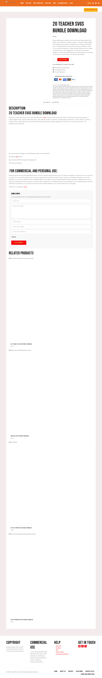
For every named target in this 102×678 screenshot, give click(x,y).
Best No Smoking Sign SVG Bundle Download (22, 619)
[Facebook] (93, 3)
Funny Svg (77, 87)
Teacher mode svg (73, 93)
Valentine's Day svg (57, 97)
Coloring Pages (63, 3)
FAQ (57, 650)
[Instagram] (96, 3)
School (66, 90)
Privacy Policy (60, 652)
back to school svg (75, 86)
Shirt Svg (85, 90)
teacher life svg (65, 93)
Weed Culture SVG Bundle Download (20, 436)
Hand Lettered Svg (61, 89)
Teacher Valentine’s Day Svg (59, 96)
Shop (54, 3)
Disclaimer (79, 671)
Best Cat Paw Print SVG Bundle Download (21, 528)
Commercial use (60, 87)
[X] (82, 646)
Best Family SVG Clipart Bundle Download (21, 344)
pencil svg (62, 90)
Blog (71, 3)
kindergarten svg (85, 89)
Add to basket (63, 59)
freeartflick (72, 87)
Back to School (66, 86)
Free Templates (38, 3)
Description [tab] (46, 102)
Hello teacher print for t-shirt (73, 89)
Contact (58, 648)
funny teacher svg (84, 87)
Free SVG (28, 3)
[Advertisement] (51, 137)
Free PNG (48, 3)
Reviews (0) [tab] (55, 102)
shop (25, 187)
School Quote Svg (72, 90)
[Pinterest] (98, 3)
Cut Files (67, 87)
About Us (58, 646)
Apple (56, 86)
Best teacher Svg (84, 86)
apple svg (60, 86)
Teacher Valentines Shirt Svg (72, 96)
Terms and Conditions (62, 654)
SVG (45, 117)
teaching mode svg (84, 96)
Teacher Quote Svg (82, 93)
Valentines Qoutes (66, 97)
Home (22, 3)
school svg (79, 90)
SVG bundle (89, 90)
